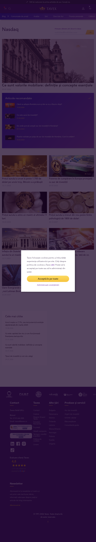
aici (52, 265)
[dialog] (48, 271)
